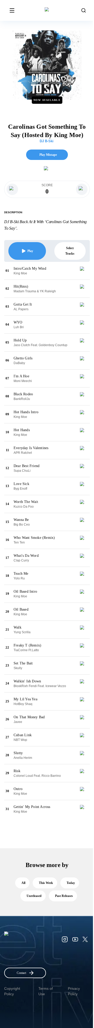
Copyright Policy (12, 991)
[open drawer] (12, 10)
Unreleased (34, 896)
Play (30, 251)
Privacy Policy (74, 991)
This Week (46, 883)
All (23, 883)
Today (71, 883)
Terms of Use (45, 991)
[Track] (84, 270)
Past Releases (64, 896)
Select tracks (69, 250)
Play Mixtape (48, 155)
